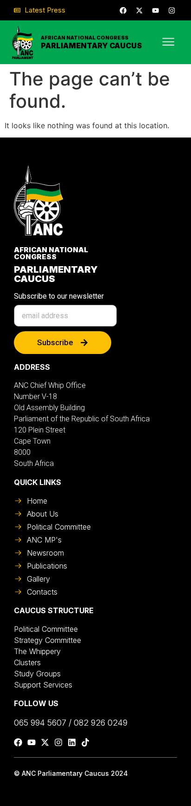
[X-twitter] (139, 10)
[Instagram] (171, 10)
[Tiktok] (85, 742)
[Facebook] (122, 10)
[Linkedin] (72, 742)
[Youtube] (155, 10)
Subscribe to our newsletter (59, 297)
